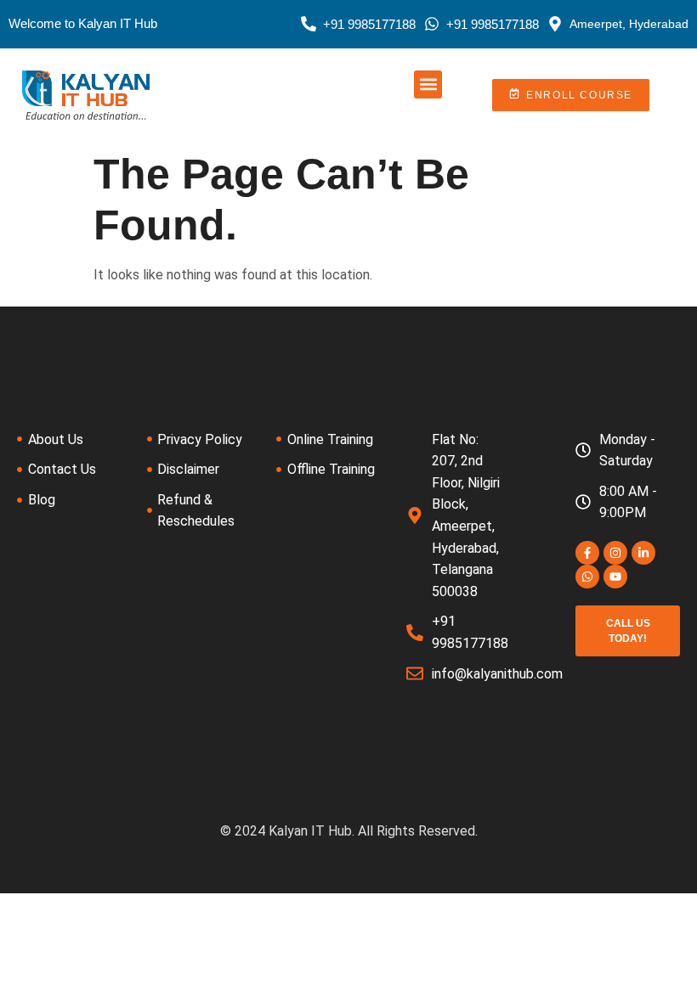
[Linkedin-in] (643, 553)
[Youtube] (615, 576)
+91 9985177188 (369, 24)
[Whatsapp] (587, 576)
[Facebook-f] (587, 553)
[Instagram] (615, 553)
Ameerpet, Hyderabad (629, 24)
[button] (428, 84)
